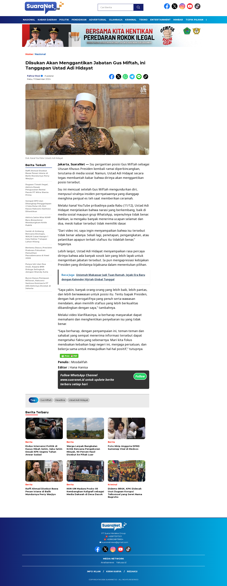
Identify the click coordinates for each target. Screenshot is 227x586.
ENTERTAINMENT (160, 19)
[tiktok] (198, 8)
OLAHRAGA (115, 19)
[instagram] (182, 8)
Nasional (40, 54)
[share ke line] (139, 78)
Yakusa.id (121, 562)
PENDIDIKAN (79, 19)
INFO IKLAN (94, 571)
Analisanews (107, 562)
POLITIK (64, 19)
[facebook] (167, 8)
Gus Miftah (46, 400)
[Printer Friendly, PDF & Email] (69, 356)
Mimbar (178, 19)
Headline (60, 400)
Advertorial (97, 19)
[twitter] (175, 8)
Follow (140, 376)
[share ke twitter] (119, 78)
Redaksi (132, 571)
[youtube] (190, 8)
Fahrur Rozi (33, 76)
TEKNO (143, 19)
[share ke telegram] (132, 78)
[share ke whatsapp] (126, 78)
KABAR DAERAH (47, 19)
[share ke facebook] (112, 78)
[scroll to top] (217, 581)
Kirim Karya (113, 571)
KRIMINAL (130, 19)
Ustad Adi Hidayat (78, 400)
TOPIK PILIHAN (194, 19)
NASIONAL (29, 19)
